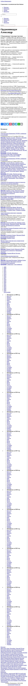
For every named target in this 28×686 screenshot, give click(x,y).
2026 (5, 290)
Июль (8, 306)
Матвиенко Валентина (7, 143)
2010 (5, 268)
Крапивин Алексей (16, 140)
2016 (5, 276)
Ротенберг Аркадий (6, 146)
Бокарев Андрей (10, 137)
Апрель (9, 301)
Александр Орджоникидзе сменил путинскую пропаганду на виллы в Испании (13, 183)
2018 (5, 279)
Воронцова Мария (11, 207)
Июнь (8, 304)
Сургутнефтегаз (18, 264)
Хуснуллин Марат (5, 149)
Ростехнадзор (4, 155)
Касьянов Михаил (15, 164)
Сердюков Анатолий (17, 146)
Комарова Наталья (5, 140)
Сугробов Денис (11, 210)
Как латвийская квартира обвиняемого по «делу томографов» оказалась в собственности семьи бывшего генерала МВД (13, 198)
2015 (5, 275)
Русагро (20, 176)
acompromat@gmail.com (14, 684)
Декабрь (9, 313)
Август (9, 307)
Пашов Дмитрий (19, 144)
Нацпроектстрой (5, 154)
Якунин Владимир (17, 651)
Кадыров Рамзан (5, 164)
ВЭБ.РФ (9, 153)
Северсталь (10, 264)
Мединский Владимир (15, 167)
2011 (5, 270)
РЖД (11, 154)
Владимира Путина (6, 90)
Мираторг (22, 175)
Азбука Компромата (6, 1)
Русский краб (12, 155)
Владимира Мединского (14, 93)
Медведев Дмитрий (18, 655)
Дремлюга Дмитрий (21, 137)
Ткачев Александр (21, 169)
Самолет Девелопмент (9, 178)
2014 (5, 274)
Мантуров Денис (20, 142)
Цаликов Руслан (15, 149)
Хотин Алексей (5, 171)
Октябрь (9, 310)
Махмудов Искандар (18, 143)
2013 (5, 272)
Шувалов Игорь (18, 150)
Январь (9, 297)
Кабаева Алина (19, 162)
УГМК (18, 155)
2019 (5, 281)
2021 (5, 283)
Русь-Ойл (10, 680)
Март (8, 300)
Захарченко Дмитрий (6, 139)
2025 (5, 289)
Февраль (9, 299)
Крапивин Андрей (18, 669)
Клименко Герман (11, 235)
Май (8, 303)
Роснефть (14, 176)
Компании (6, 8)
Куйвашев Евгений (10, 142)
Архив (5, 10)
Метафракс (15, 153)
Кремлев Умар (4, 167)
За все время (7, 292)
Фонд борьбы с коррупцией (8, 673)
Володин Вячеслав (11, 222)
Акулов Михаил (10, 162)
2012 (5, 271)
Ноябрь (9, 311)
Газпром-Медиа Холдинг (13, 253)
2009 (5, 267)
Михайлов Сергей (16, 666)
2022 (5, 285)
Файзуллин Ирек (19, 147)
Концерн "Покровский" (12, 175)
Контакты (6, 11)
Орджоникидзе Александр (8, 144)
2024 (5, 288)
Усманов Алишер (20, 210)
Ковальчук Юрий (19, 190)
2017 (5, 278)
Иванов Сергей (10, 249)
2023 (5, 286)
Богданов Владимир (11, 260)
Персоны (6, 7)
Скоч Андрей (16, 668)
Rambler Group (11, 238)
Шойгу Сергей (9, 150)
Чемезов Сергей (10, 649)
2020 (5, 282)
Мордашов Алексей (10, 168)
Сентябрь (9, 308)
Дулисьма (3, 175)
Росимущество (17, 154)
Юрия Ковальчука (16, 90)
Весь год (9, 296)
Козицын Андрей (17, 139)
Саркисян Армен (11, 169)
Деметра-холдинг (17, 174)
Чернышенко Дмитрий (7, 668)
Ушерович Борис (9, 147)
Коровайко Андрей (10, 165)
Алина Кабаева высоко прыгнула (9, 256)
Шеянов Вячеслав (9, 661)
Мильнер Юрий (20, 235)
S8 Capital (9, 174)
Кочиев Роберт (19, 165)
